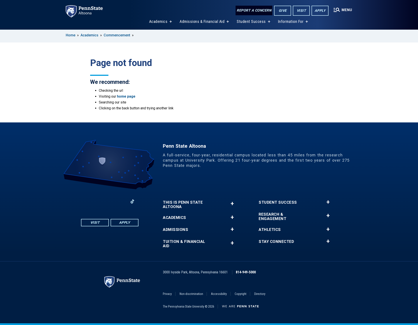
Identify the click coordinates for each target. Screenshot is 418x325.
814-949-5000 (246, 272)
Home (70, 35)
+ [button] (232, 203)
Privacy (167, 294)
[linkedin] (121, 201)
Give (283, 10)
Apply (320, 10)
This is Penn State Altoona (183, 204)
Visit (301, 10)
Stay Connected (276, 241)
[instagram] (98, 201)
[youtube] (110, 201)
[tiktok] (132, 201)
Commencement (117, 35)
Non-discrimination (191, 294)
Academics (158, 21)
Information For (291, 21)
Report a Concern (254, 10)
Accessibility (219, 294)
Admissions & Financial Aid (202, 21)
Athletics (270, 229)
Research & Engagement (272, 216)
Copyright (240, 294)
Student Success (251, 21)
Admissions (175, 229)
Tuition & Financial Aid (184, 243)
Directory (259, 294)
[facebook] (87, 201)
